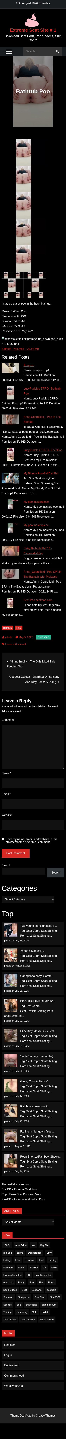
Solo (34, 1312)
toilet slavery (28, 1319)
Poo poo (29, 365)
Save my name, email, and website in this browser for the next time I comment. (31, 840)
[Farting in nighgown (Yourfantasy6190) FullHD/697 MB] (10, 1135)
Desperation (35, 1252)
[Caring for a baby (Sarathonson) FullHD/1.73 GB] (10, 980)
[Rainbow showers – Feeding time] (10, 1110)
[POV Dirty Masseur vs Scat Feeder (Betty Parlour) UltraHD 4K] (10, 1035)
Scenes (7, 1304)
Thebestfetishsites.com (16, 1184)
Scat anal (37, 1289)
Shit (19, 1304)
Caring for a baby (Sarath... (37, 975)
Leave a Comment (15, 644)
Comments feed (14, 1375)
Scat (24, 1289)
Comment (8, 719)
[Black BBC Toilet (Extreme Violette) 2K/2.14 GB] (10, 1005)
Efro (17, 1260)
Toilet (45, 1312)
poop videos (10, 1289)
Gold (54, 1267)
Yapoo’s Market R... (32, 950)
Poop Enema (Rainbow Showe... (40, 1156)
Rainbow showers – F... (34, 1106)
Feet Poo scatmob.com (38, 600)
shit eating (31, 1304)
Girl (44, 1267)
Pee (31, 1282)
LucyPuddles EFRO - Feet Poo (43, 450)
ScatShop (39, 1297)
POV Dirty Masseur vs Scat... (38, 1031)
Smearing (22, 1312)
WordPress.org (13, 1385)
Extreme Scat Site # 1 (33, 30)
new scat (8, 1282)
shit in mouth (49, 1304)
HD (28, 1275)
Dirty (49, 1252)
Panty (21, 1282)
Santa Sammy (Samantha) (36, 1056)
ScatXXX (55, 1297)
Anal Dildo (21, 1245)
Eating (6, 1260)
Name (6, 773)
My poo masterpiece (36, 501)
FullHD (34, 1267)
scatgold (51, 1289)
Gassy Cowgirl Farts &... (35, 1081)
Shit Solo (43, 637)
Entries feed (11, 1365)
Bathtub (7, 627)
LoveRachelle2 (43, 1275)
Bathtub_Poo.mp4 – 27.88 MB (20, 348)
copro (20, 1252)
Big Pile (44, 1245)
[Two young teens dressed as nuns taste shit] (10, 930)
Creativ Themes (46, 1415)
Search (6, 865)
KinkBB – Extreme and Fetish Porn (23, 1199)
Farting (52, 1260)
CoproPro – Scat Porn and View (22, 1194)
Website (7, 814)
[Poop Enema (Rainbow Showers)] (10, 1160)
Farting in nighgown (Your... (37, 1131)
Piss (41, 1282)
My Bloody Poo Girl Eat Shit (41, 473)
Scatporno (24, 1297)
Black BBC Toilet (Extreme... (37, 1001)
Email (6, 794)
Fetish (21, 1267)
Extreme (29, 1260)
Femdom (8, 1267)
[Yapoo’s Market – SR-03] (10, 955)
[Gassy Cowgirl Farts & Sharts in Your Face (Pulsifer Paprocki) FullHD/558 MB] (10, 1085)
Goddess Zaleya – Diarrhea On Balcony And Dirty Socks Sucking (34, 679)
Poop (51, 1282)
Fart (41, 1260)
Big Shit (7, 1252)
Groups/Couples (12, 1275)
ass (33, 1245)
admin (8, 637)
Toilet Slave (9, 1319)
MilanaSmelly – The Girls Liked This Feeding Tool (31, 664)
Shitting (7, 1312)
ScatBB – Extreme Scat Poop (20, 1189)
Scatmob (8, 1297)
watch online (47, 1319)
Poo (18, 627)
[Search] (57, 51)
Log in (8, 1355)
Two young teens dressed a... (38, 925)
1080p (6, 1245)
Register (9, 1344)
